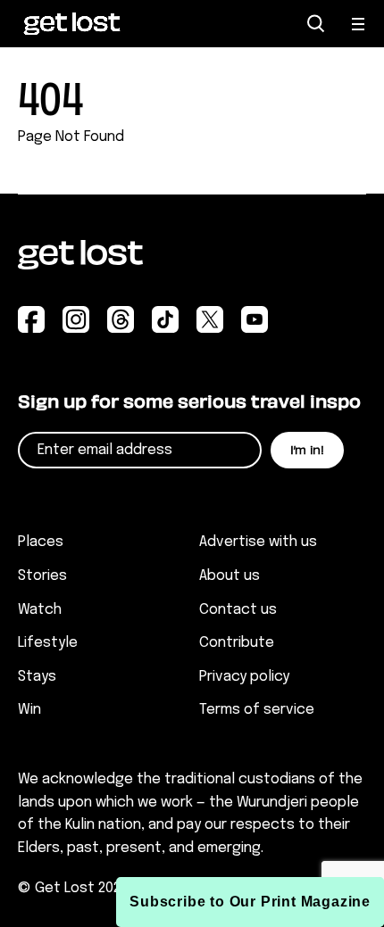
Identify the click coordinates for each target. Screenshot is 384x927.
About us (229, 576)
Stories (42, 576)
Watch (40, 609)
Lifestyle (48, 642)
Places (40, 542)
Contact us (238, 609)
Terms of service (256, 709)
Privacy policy (244, 676)
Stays (37, 676)
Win (29, 709)
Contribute (236, 642)
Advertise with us (258, 542)
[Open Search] (316, 23)
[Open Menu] (359, 24)
